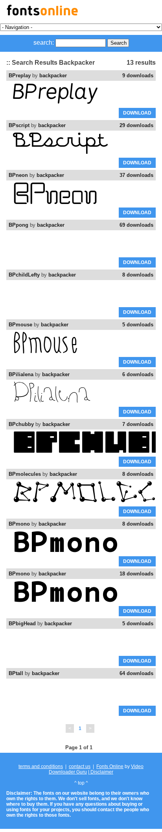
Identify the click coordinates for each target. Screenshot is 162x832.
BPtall (16, 673)
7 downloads (137, 424)
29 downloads (136, 125)
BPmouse (20, 325)
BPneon (18, 175)
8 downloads (137, 275)
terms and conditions (40, 766)
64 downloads (136, 673)
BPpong (18, 225)
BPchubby (21, 424)
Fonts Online (109, 766)
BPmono (19, 524)
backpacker (53, 75)
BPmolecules (25, 474)
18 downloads (136, 574)
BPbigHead (22, 623)
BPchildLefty (24, 275)
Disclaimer (101, 772)
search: (43, 42)
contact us (79, 766)
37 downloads (136, 175)
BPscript (19, 125)
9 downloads (137, 75)
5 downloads (137, 325)
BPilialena (21, 374)
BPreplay (20, 75)
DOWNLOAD (137, 113)
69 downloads (136, 225)
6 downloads (137, 374)
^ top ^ (81, 783)
